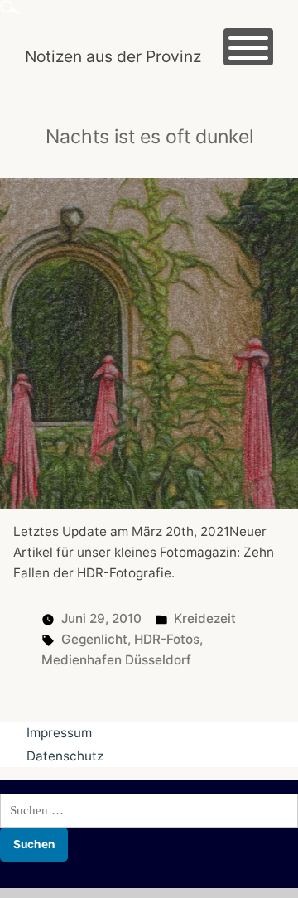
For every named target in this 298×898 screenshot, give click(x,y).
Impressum (59, 733)
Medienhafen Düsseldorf (116, 660)
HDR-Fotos (166, 639)
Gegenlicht (94, 639)
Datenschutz (64, 756)
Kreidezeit (205, 618)
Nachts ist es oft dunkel (149, 136)
